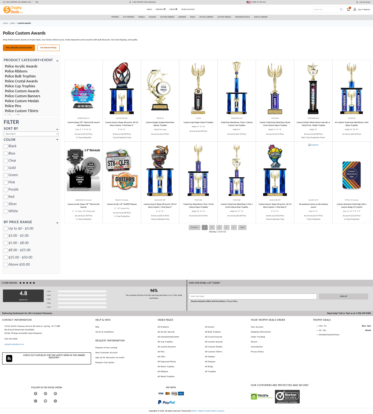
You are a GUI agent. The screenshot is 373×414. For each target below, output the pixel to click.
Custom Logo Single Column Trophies (198, 122)
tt (38, 401)
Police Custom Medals (22, 101)
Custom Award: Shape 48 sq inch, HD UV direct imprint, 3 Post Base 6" (160, 205)
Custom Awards (167, 17)
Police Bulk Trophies (20, 76)
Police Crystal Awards (21, 81)
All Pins (161, 352)
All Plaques (210, 362)
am (179, 397)
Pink (11, 182)
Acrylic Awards (261, 17)
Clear (12, 161)
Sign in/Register (364, 9)
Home (5, 23)
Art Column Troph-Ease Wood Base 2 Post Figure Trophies (351, 124)
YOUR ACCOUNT (188, 9)
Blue (11, 153)
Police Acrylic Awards (21, 66)
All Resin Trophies (166, 367)
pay (157, 406)
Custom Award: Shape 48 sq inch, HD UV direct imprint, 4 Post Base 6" (121, 124)
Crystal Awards (206, 17)
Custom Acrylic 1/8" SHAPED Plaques (122, 204)
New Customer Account (106, 353)
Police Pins (13, 106)
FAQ (36, 2)
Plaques (152, 17)
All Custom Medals (213, 347)
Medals (141, 17)
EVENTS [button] (172, 9)
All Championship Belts (168, 337)
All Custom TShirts (213, 352)
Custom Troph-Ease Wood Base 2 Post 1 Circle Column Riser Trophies (237, 205)
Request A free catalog (106, 348)
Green (13, 175)
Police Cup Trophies (20, 86)
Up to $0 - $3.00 (20, 228)
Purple (13, 189)
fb (38, 394)
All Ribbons (163, 372)
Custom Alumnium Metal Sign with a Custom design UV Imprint (351, 205)
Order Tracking (258, 337)
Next (242, 227)
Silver (12, 204)
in (58, 394)
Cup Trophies (128, 17)
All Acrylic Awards (166, 332)
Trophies (115, 17)
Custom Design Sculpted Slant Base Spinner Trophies (160, 124)
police (12, 23)
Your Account (257, 327)
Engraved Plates (242, 17)
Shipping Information (261, 332)
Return (254, 342)
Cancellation (257, 347)
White (13, 211)
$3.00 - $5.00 (18, 236)
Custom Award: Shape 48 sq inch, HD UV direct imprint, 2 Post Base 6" (275, 205)
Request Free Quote (104, 363)
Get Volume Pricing (48, 48)
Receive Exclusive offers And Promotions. (208, 301)
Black (12, 146)
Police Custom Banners (22, 96)
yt (48, 401)
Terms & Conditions (104, 332)
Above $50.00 (19, 264)
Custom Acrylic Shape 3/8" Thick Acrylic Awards (84, 205)
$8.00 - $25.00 (19, 250)
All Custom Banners (167, 347)
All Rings (209, 367)
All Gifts (161, 357)
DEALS (149, 9)
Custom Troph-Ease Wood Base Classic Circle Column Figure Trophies (275, 124)
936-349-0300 (364, 2)
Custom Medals (224, 17)
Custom (84, 124)
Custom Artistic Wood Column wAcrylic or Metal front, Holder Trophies (313, 124)
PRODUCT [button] (160, 9)
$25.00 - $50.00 (20, 257)
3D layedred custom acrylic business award (313, 205)
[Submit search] (341, 9)
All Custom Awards (214, 342)
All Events (209, 327)
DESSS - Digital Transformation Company (208, 411)
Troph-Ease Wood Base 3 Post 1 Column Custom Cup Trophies (237, 124)
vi (158, 397)
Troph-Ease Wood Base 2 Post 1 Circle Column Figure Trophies (198, 205)
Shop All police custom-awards (19, 48)
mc (166, 397)
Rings (192, 17)
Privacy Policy (231, 301)
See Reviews (153, 298)
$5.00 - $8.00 (18, 243)
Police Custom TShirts (21, 111)
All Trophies (210, 372)
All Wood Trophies (166, 377)
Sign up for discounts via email (109, 358)
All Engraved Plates (167, 362)
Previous (194, 227)
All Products (163, 327)
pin (45, 397)
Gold (12, 168)
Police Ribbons (16, 71)
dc (172, 397)
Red (11, 197)
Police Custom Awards (22, 91)
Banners (182, 17)
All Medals (210, 357)
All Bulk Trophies (213, 332)
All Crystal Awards (213, 337)
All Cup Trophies (165, 342)
